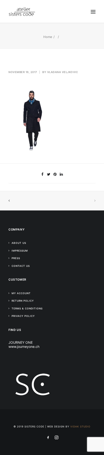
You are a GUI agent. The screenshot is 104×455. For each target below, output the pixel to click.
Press (16, 258)
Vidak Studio (80, 426)
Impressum (20, 250)
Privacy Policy (23, 315)
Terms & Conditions (27, 308)
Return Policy (23, 300)
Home (47, 37)
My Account (21, 293)
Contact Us (21, 265)
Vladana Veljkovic (62, 72)
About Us (19, 242)
